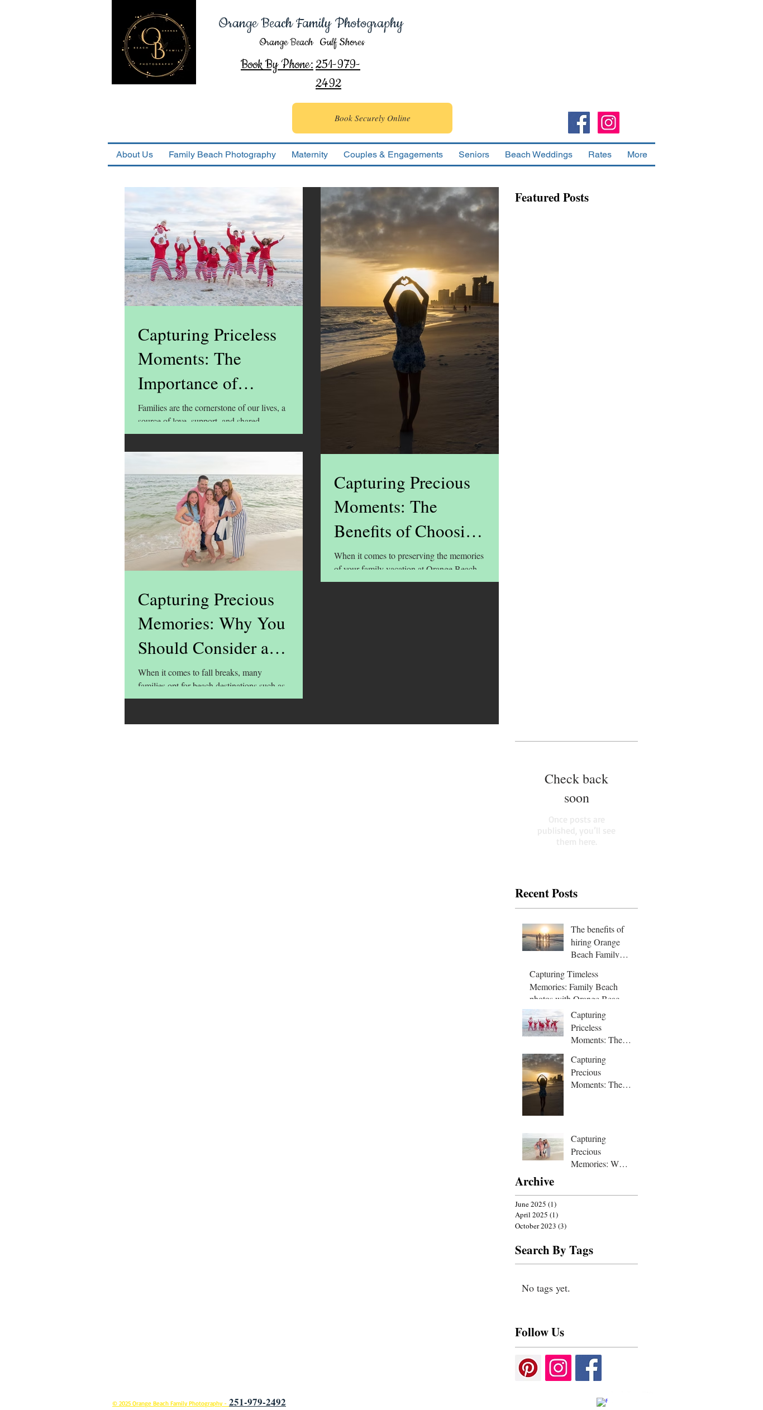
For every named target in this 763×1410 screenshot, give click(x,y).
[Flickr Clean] (647, 1397)
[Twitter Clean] (632, 1397)
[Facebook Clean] (602, 1403)
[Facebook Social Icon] (579, 122)
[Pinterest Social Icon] (528, 1368)
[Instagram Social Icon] (608, 122)
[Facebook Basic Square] (588, 1368)
